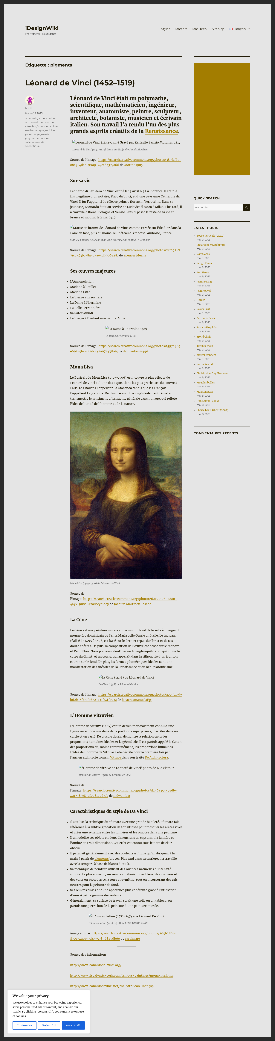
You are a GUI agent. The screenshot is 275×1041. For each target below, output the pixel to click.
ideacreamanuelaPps (137, 700)
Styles (165, 29)
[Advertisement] (222, 119)
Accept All (73, 1025)
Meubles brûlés (206, 382)
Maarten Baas (205, 391)
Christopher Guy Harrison (212, 373)
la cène (53, 126)
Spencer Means (134, 255)
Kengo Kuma (204, 263)
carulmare (132, 938)
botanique (36, 122)
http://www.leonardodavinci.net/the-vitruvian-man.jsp (112, 986)
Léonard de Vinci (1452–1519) (80, 82)
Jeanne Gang (204, 281)
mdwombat (121, 795)
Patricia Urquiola (206, 327)
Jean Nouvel (204, 290)
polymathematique (37, 138)
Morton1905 (133, 165)
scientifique (32, 145)
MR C (28, 107)
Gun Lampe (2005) (208, 401)
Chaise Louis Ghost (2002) (212, 410)
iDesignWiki (42, 28)
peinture (30, 134)
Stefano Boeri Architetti (211, 245)
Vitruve (116, 757)
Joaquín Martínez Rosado (132, 604)
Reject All (49, 1025)
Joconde (42, 126)
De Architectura (156, 757)
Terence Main (205, 345)
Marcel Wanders (206, 355)
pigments (101, 858)
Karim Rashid (205, 364)
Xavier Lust (203, 309)
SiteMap (218, 29)
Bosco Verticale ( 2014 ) (210, 235)
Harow (201, 300)
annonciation (46, 118)
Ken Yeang (203, 272)
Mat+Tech (199, 29)
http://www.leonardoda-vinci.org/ (95, 965)
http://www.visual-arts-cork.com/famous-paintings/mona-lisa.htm (121, 975)
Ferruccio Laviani (207, 318)
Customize (24, 1025)
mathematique (34, 130)
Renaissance (161, 131)
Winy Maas (203, 254)
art (27, 122)
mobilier (50, 130)
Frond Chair (204, 336)
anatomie (31, 118)
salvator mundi (34, 141)
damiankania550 (135, 351)
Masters (181, 29)
